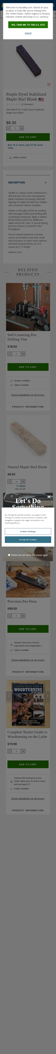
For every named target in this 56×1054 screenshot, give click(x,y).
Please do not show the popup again (29, 554)
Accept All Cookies (28, 539)
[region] (28, 527)
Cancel (28, 33)
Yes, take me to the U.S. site (28, 24)
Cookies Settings (28, 531)
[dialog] (28, 21)
